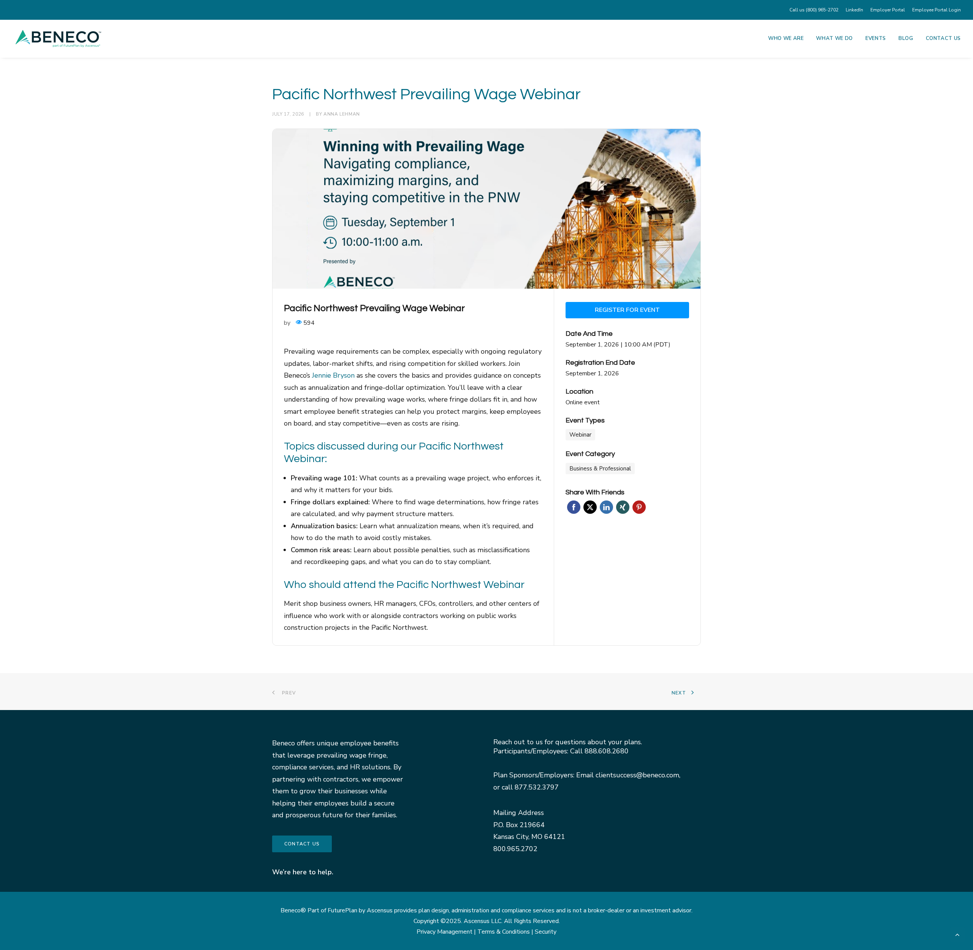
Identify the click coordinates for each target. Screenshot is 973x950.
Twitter (590, 507)
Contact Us (943, 38)
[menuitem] (815, 10)
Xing (622, 507)
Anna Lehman (341, 114)
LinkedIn (854, 10)
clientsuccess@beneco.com (637, 775)
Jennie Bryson (333, 375)
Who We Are (786, 38)
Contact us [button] (302, 844)
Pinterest (639, 507)
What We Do (834, 38)
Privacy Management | (447, 932)
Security (545, 932)
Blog (906, 38)
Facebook (573, 507)
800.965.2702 (515, 848)
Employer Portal (887, 10)
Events (875, 38)
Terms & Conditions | (506, 932)
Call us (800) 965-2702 (813, 10)
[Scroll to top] (957, 933)
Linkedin (606, 507)
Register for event (627, 310)
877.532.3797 (537, 787)
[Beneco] (58, 38)
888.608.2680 (607, 751)
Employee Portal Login (936, 10)
